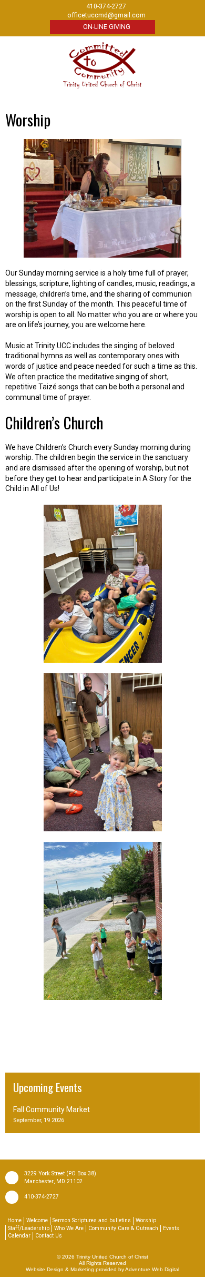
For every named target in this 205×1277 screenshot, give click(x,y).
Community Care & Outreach (123, 1228)
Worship (146, 1220)
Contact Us (48, 1235)
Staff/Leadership (28, 1228)
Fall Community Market (51, 1109)
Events (171, 1228)
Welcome (37, 1220)
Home (14, 1220)
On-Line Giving (106, 27)
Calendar (19, 1235)
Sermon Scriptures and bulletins (92, 1220)
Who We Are (69, 1228)
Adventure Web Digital (152, 1269)
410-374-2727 (41, 1196)
